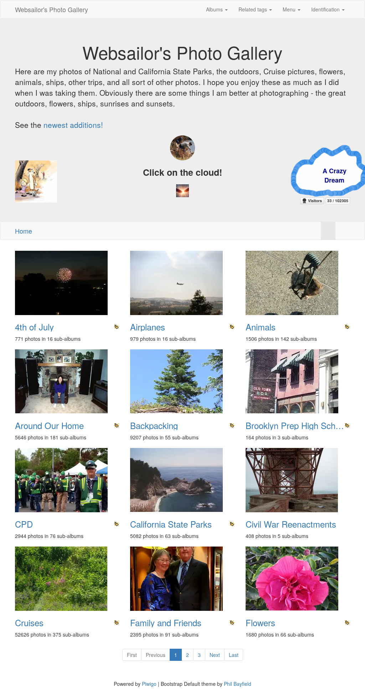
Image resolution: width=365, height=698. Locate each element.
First (132, 654)
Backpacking (154, 425)
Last (233, 654)
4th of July (34, 326)
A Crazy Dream (294, 175)
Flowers (260, 622)
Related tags (253, 9)
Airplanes (147, 326)
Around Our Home (49, 425)
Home (23, 230)
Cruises (29, 622)
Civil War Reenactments (291, 524)
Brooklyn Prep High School (296, 425)
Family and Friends (165, 622)
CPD (24, 524)
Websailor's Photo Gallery (51, 9)
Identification (326, 9)
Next (215, 654)
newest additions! (73, 124)
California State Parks (171, 524)
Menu (290, 9)
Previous (155, 654)
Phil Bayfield (237, 683)
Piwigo (149, 683)
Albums (215, 9)
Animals (261, 326)
